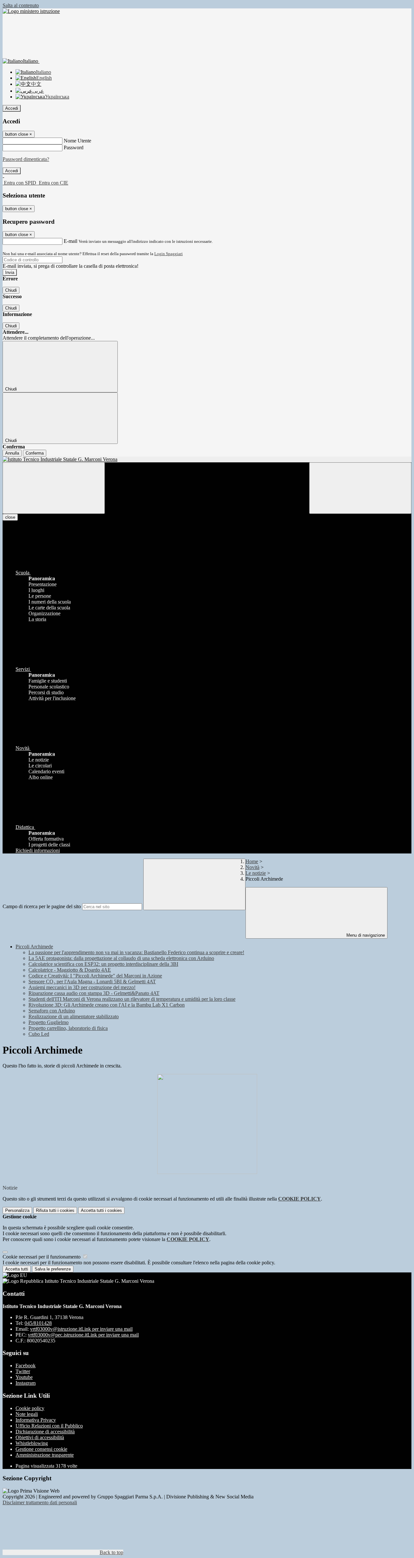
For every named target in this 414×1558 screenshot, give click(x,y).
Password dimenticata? (26, 159)
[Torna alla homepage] (207, 459)
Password (73, 147)
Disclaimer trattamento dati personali (40, 1502)
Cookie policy (30, 1408)
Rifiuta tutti (55, 1210)
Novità (252, 867)
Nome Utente (77, 140)
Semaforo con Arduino (51, 1010)
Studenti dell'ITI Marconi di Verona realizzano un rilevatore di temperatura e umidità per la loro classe (131, 999)
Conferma (35, 453)
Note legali (27, 1414)
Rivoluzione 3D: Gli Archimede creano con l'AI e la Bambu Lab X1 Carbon (106, 1005)
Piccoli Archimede (34, 946)
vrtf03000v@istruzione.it (81, 1329)
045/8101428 (38, 1323)
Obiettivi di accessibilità (40, 1437)
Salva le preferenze (53, 1269)
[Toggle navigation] (54, 488)
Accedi (11, 108)
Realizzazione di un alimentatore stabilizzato (73, 1016)
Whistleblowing (32, 1443)
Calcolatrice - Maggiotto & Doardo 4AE (69, 970)
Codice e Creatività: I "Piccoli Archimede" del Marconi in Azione (95, 975)
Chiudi (11, 290)
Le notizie (255, 873)
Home (251, 861)
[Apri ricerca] (360, 488)
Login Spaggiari (168, 253)
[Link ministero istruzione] (31, 11)
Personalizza (17, 1210)
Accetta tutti (101, 1210)
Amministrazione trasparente (45, 1455)
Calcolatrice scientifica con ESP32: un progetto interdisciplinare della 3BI (103, 964)
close (10, 517)
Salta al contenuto (21, 5)
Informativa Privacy (36, 1420)
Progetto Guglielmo (48, 1022)
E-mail (70, 241)
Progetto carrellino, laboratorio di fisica (68, 1028)
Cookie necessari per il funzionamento (42, 1256)
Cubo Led (38, 1034)
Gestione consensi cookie (41, 1449)
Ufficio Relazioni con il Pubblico (49, 1425)
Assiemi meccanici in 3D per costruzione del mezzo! (82, 987)
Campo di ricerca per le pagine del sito (42, 906)
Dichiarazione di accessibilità (45, 1431)
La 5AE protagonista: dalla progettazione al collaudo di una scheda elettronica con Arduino (121, 958)
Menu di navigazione (365, 935)
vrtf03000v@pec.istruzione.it (83, 1335)
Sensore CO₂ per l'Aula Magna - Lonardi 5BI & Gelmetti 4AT (92, 981)
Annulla (12, 453)
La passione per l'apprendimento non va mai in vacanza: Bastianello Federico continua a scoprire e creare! (136, 952)
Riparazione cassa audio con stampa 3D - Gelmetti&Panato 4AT (93, 993)
